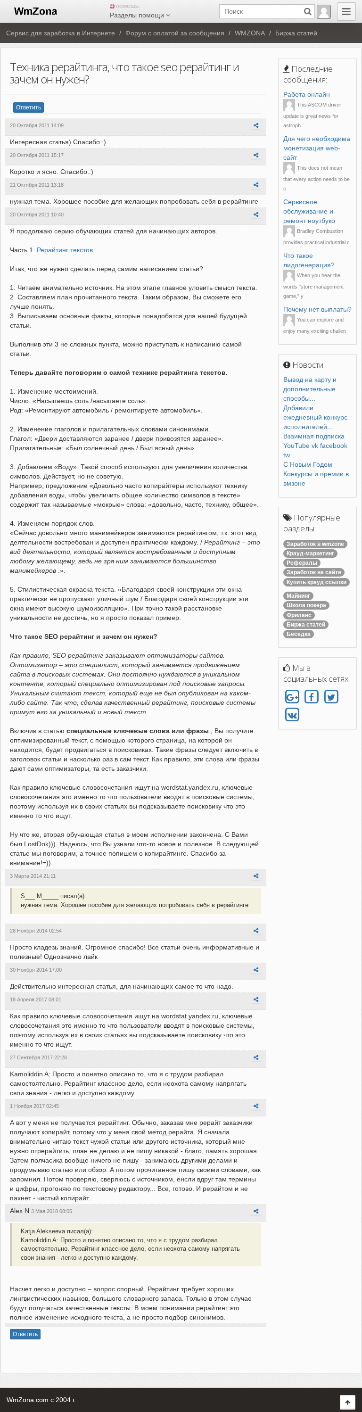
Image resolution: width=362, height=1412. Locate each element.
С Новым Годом (307, 464)
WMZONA (250, 33)
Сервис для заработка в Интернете (60, 33)
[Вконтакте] (292, 714)
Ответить (28, 107)
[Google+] (292, 697)
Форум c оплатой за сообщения (174, 33)
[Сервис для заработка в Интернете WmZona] (35, 10)
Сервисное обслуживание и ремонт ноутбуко (309, 211)
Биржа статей (296, 33)
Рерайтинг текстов (65, 250)
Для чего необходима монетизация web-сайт (316, 148)
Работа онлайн (306, 94)
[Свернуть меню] (346, 11)
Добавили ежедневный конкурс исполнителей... (315, 417)
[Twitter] (331, 697)
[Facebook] (311, 697)
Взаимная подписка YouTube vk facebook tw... (315, 445)
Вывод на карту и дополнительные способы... (310, 389)
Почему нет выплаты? (317, 309)
